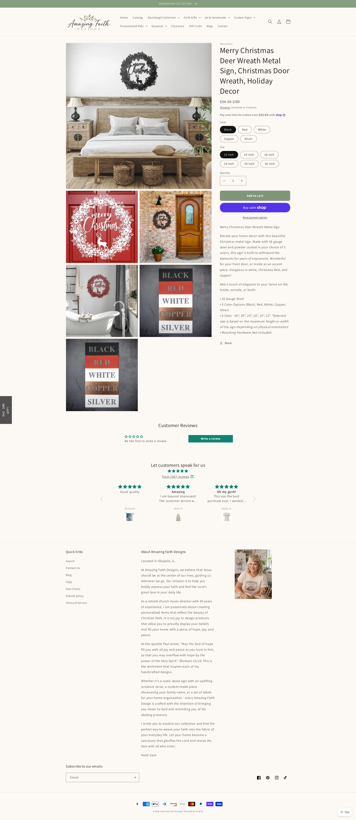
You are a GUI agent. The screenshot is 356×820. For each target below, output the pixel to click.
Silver (249, 139)
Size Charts (73, 589)
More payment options (255, 217)
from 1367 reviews (175, 477)
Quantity (225, 172)
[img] (178, 471)
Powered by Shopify (193, 811)
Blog (69, 575)
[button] (163, 17)
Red (245, 129)
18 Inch (269, 154)
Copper (229, 139)
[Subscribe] (134, 777)
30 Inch (249, 163)
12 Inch (229, 154)
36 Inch (270, 163)
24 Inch (229, 163)
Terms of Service (76, 603)
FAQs (69, 582)
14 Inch (249, 154)
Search (70, 561)
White (262, 129)
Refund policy (75, 596)
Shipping (225, 107)
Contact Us (73, 568)
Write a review (210, 439)
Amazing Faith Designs (172, 811)
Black (228, 129)
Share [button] (228, 343)
